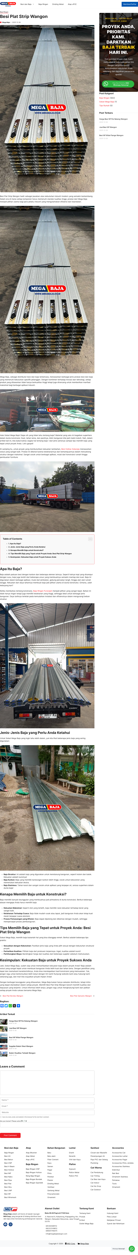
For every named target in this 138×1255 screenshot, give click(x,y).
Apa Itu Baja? (15, 543)
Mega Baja (84, 1244)
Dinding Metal (58, 4)
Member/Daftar (129, 4)
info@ (48, 1234)
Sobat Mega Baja (106, 102)
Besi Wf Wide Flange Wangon (21, 1037)
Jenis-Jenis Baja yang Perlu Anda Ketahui (27, 547)
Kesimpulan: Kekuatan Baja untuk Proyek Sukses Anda (33, 557)
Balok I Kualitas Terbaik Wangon (22, 1053)
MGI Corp (71, 1244)
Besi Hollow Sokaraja (70, 449)
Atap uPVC (72, 4)
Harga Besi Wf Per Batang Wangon (23, 1021)
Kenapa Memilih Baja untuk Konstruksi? (27, 550)
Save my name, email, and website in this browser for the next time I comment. (25, 1117)
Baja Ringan (43, 4)
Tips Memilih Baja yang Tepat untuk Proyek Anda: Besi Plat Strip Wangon (41, 553)
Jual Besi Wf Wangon (18, 1028)
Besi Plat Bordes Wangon (13, 996)
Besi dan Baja (25, 4)
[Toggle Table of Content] (89, 539)
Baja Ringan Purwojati (42, 591)
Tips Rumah (104, 106)
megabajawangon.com (58, 1234)
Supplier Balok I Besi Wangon (21, 1046)
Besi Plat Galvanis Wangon (81, 996)
